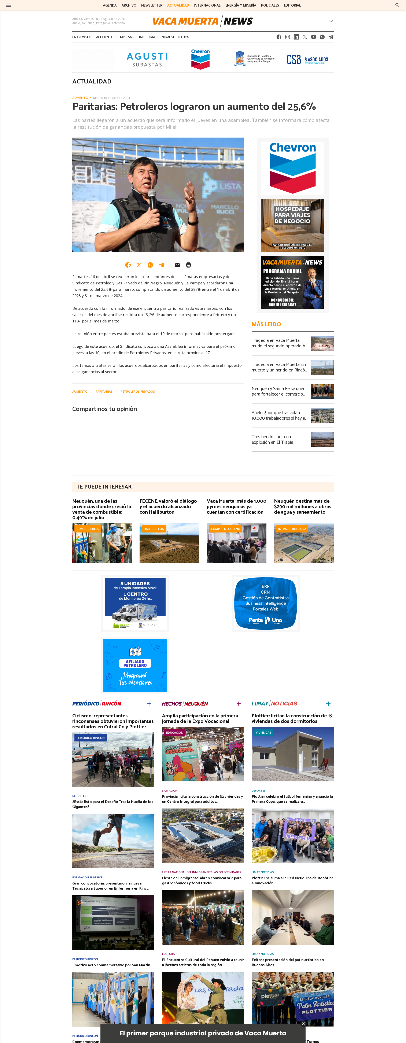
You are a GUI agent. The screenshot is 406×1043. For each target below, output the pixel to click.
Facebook (279, 38)
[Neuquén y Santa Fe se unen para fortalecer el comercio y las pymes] (322, 385)
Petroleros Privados (138, 391)
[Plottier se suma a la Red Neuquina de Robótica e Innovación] (293, 891)
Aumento (80, 98)
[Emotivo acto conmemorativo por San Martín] (113, 973)
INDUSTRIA (147, 37)
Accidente (104, 37)
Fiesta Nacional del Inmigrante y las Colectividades (201, 872)
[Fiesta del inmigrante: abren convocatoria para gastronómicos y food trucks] (203, 891)
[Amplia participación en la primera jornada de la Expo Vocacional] (203, 728)
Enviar (177, 265)
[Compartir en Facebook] (128, 265)
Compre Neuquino (225, 529)
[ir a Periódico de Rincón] (96, 703)
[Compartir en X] (139, 265)
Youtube (313, 38)
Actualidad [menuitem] (178, 5)
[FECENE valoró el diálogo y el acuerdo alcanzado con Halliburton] (169, 524)
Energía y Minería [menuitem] (240, 5)
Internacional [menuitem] (207, 5)
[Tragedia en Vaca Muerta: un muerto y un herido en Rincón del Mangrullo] (322, 361)
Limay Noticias (263, 872)
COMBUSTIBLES (88, 529)
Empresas (125, 37)
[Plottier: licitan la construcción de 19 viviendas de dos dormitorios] (293, 728)
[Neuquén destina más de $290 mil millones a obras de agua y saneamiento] (304, 524)
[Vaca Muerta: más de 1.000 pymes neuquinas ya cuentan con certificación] (236, 524)
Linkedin (296, 38)
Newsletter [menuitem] (151, 5)
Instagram (287, 38)
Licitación (169, 790)
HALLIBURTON (154, 529)
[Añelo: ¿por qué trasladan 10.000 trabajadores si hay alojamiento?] (322, 409)
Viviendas (263, 732)
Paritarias (104, 391)
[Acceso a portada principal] (40, 5)
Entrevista (81, 37)
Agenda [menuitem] (110, 5)
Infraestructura (175, 37)
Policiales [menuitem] (270, 5)
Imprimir (188, 265)
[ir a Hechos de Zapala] (185, 703)
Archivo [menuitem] (129, 5)
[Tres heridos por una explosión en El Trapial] (322, 433)
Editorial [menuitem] (292, 5)
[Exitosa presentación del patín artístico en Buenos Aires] (293, 973)
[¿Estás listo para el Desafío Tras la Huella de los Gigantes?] (113, 815)
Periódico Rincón (91, 738)
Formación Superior (87, 877)
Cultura (168, 954)
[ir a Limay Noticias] (274, 703)
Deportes (79, 796)
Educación (174, 732)
